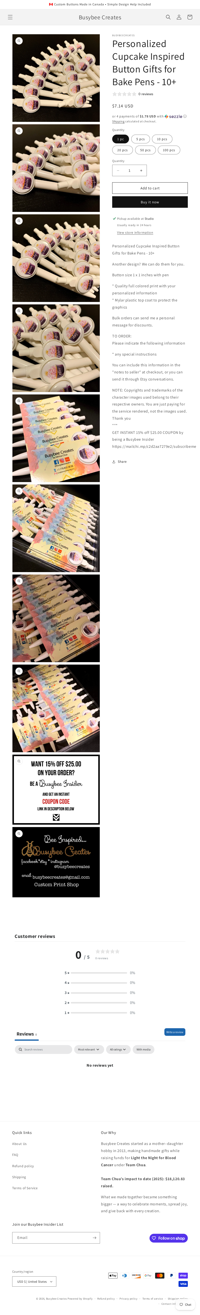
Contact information (174, 1303)
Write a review (174, 1032)
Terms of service (152, 1298)
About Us (19, 1144)
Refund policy (23, 1166)
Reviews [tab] (27, 1034)
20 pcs (122, 150)
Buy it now (150, 202)
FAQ (15, 1155)
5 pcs (140, 139)
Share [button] (122, 461)
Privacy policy (129, 1298)
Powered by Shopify (80, 1298)
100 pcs (169, 150)
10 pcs (162, 139)
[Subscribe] (94, 1238)
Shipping (118, 121)
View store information (135, 232)
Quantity (118, 161)
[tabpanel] (100, 1082)
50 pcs (145, 150)
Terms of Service (25, 1188)
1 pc (120, 139)
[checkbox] (143, 1049)
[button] (10, 17)
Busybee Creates (56, 1298)
